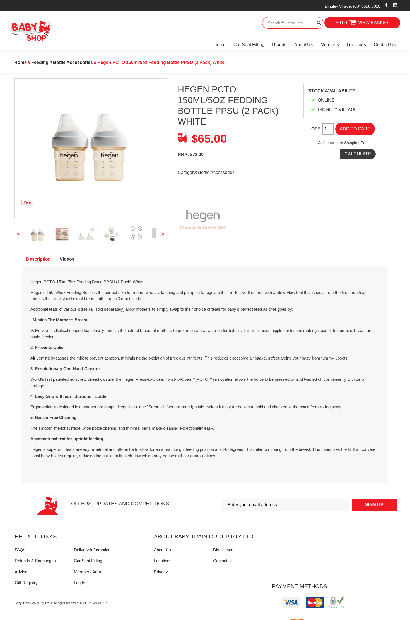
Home (220, 44)
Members (329, 44)
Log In (79, 582)
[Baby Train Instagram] (395, 5)
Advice (21, 571)
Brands (279, 44)
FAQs (20, 549)
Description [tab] (38, 259)
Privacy (161, 571)
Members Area (87, 571)
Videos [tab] (67, 259)
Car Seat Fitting (248, 44)
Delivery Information (92, 549)
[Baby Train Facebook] (386, 5)
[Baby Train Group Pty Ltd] (31, 31)
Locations (356, 44)
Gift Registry (26, 582)
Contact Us (385, 44)
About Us (303, 44)
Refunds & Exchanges (35, 560)
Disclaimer (223, 549)
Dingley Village (352, 6)
